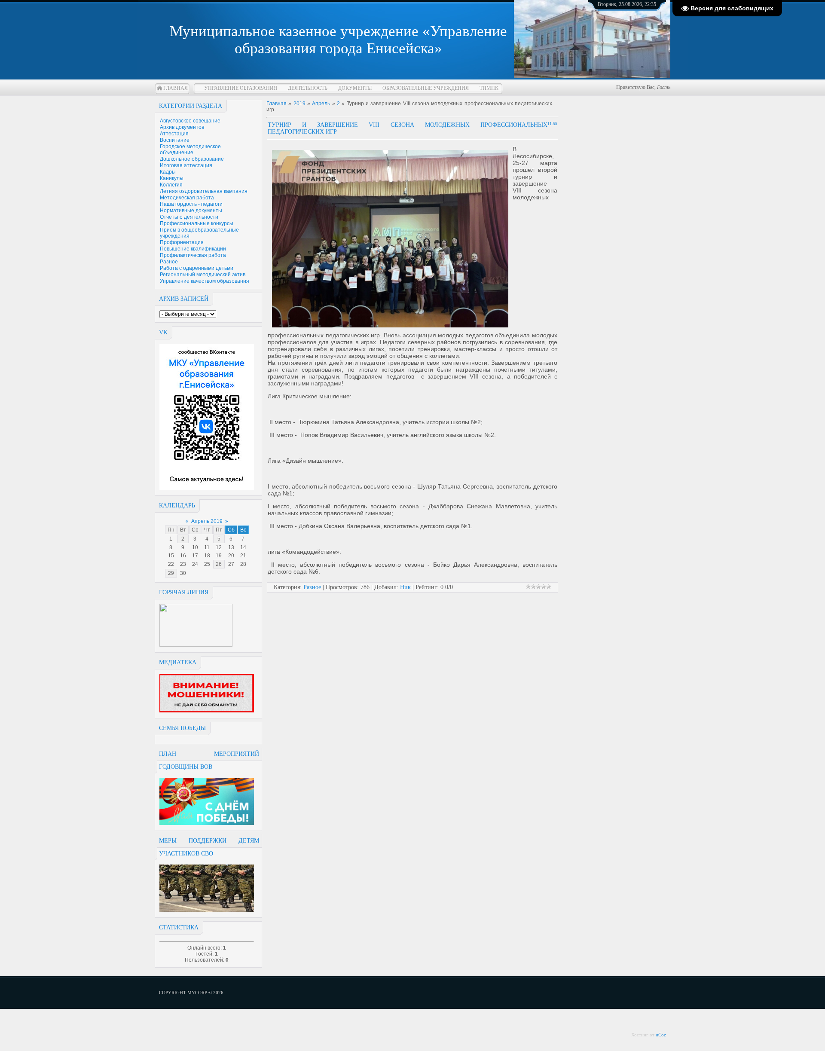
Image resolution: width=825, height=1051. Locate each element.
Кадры (168, 172)
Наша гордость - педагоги (191, 204)
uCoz (661, 1034)
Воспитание (174, 140)
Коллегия (171, 185)
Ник (405, 587)
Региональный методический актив (202, 275)
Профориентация (182, 242)
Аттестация (174, 134)
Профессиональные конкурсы (196, 223)
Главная (175, 88)
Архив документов (182, 127)
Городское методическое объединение (190, 150)
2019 (299, 104)
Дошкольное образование (192, 159)
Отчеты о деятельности (189, 217)
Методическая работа (187, 198)
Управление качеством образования (204, 281)
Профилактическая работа (193, 255)
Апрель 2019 (207, 521)
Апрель (321, 104)
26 (219, 564)
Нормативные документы (191, 211)
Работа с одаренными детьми (196, 268)
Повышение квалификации (193, 249)
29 (171, 573)
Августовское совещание (190, 121)
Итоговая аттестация (186, 165)
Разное (169, 262)
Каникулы (171, 178)
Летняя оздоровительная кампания (204, 191)
